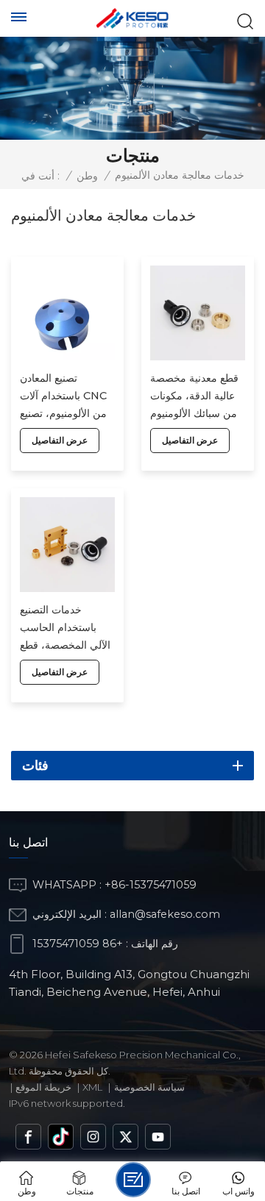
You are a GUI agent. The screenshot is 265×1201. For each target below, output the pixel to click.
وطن (87, 176)
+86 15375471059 (77, 943)
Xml (92, 1087)
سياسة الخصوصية (149, 1087)
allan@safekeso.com (165, 914)
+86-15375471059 (151, 884)
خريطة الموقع (43, 1087)
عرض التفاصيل (60, 440)
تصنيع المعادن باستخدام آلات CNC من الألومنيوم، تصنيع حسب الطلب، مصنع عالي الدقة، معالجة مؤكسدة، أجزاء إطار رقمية (63, 396)
